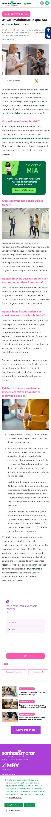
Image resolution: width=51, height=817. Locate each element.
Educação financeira (13, 672)
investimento (33, 569)
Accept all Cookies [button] (13, 805)
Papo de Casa (8, 775)
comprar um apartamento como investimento (25, 138)
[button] (14, 810)
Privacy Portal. (15, 798)
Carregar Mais (25, 729)
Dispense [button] (29, 805)
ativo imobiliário (14, 113)
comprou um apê (34, 105)
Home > (7, 14)
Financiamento (38, 672)
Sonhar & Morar (11, 2)
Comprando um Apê (19, 14)
